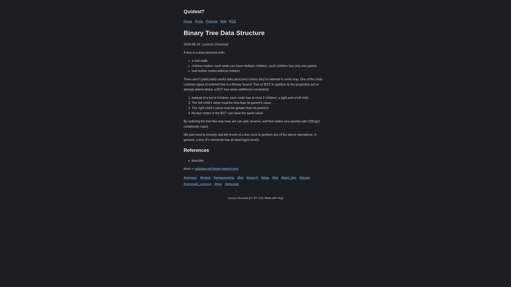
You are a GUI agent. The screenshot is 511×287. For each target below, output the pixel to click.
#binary (304, 177)
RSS (232, 21)
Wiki (223, 21)
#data (265, 177)
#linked (205, 177)
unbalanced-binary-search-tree (216, 168)
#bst (240, 177)
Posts (199, 21)
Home (188, 21)
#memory (190, 177)
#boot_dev (288, 177)
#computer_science (197, 184)
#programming (224, 177)
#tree (218, 184)
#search (252, 177)
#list (275, 177)
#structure (232, 184)
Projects (211, 21)
